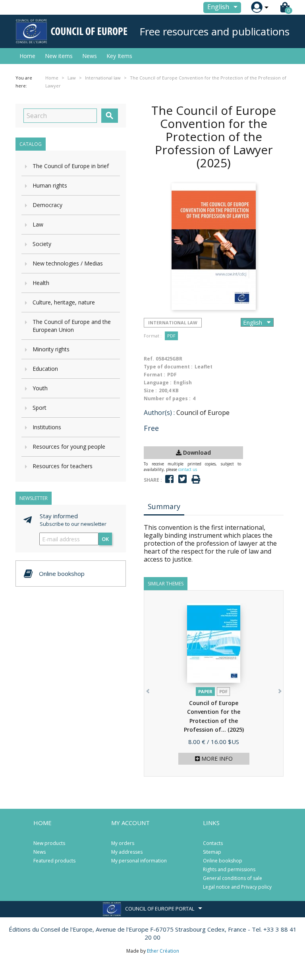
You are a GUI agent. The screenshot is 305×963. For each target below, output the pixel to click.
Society (42, 244)
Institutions (47, 427)
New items (59, 56)
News (89, 56)
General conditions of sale (232, 878)
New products (49, 843)
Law (38, 224)
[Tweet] (182, 479)
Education (45, 368)
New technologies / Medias (68, 263)
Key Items (119, 56)
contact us (187, 469)
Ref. (149, 358)
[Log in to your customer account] (257, 7)
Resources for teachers (63, 466)
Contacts (213, 843)
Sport (39, 407)
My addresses (127, 852)
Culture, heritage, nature (64, 302)
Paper (205, 691)
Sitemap (212, 852)
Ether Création (163, 950)
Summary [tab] (164, 506)
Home (27, 56)
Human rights (50, 185)
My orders (122, 843)
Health (41, 283)
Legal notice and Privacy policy (237, 887)
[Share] (169, 479)
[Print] (195, 479)
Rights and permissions (229, 869)
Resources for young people (69, 446)
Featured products (54, 860)
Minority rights (51, 349)
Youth (40, 388)
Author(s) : (159, 413)
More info (216, 758)
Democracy (47, 205)
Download (196, 452)
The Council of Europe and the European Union (72, 325)
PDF (171, 336)
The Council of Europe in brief (71, 166)
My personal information (139, 860)
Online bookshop (222, 860)
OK (105, 539)
